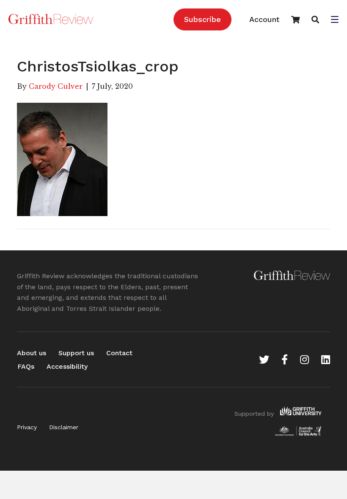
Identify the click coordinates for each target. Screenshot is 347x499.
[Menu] (335, 20)
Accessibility (67, 366)
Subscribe (202, 19)
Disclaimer (63, 427)
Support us (76, 353)
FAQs (25, 366)
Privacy (27, 427)
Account (264, 19)
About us (31, 353)
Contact (119, 353)
